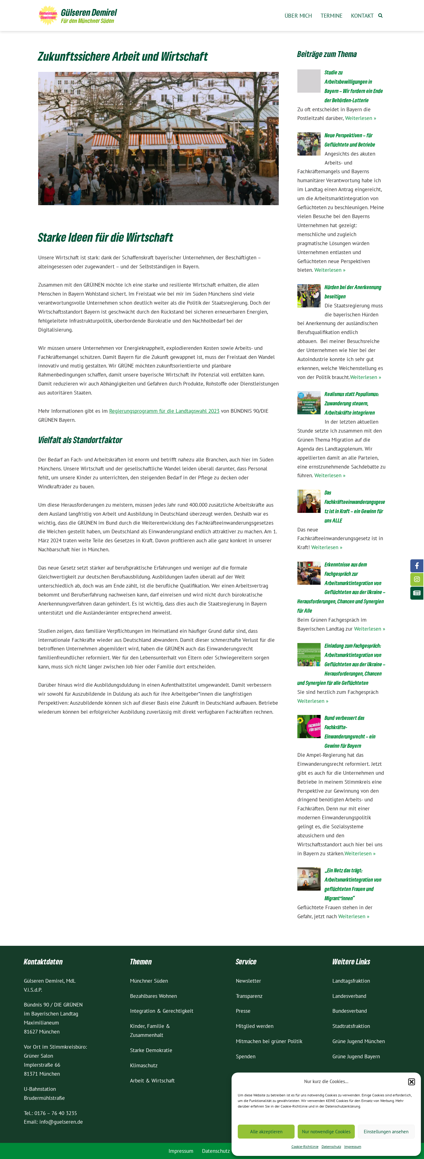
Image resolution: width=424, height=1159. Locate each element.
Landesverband (349, 996)
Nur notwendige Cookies (326, 1132)
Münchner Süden (149, 980)
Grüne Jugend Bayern (356, 1056)
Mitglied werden (254, 1026)
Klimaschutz (144, 1065)
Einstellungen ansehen (386, 1132)
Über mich (298, 15)
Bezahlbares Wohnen (153, 996)
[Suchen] (380, 15)
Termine (332, 15)
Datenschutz (331, 1146)
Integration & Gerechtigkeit (161, 1010)
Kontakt (362, 15)
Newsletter (248, 980)
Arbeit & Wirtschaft (152, 1080)
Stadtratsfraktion (351, 1026)
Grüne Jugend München (358, 1041)
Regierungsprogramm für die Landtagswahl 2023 (164, 411)
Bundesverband (349, 1010)
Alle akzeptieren (266, 1132)
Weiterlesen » (360, 118)
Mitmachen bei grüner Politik (269, 1041)
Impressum (352, 1146)
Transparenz (249, 996)
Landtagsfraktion (351, 980)
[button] (411, 1082)
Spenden (245, 1056)
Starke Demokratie (151, 1050)
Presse (243, 1010)
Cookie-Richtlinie (304, 1146)
